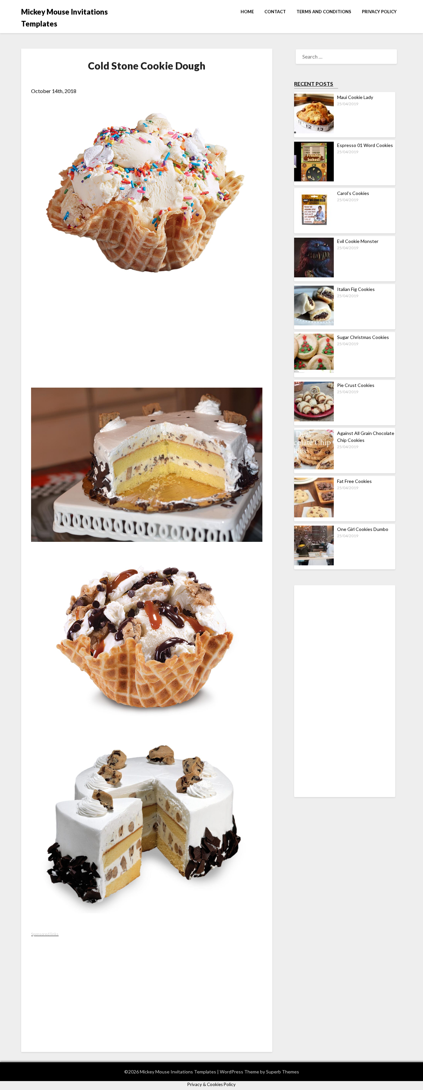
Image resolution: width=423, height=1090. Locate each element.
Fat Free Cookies (354, 481)
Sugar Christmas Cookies (363, 337)
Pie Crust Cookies (355, 385)
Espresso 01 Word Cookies (365, 145)
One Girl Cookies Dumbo (362, 529)
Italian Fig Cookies (356, 289)
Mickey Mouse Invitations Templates (64, 17)
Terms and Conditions (323, 11)
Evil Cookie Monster (357, 241)
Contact (275, 11)
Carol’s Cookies (353, 193)
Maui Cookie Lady (355, 97)
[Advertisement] (146, 338)
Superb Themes (282, 1071)
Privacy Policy (379, 11)
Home (247, 11)
